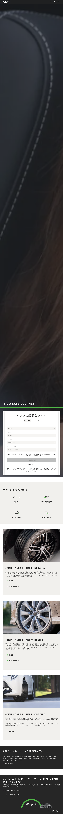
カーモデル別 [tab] (27, 420)
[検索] (54, 2)
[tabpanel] (31, 448)
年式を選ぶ (9, 432)
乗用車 (11, 581)
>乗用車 (11, 731)
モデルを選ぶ (9, 439)
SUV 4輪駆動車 (14, 586)
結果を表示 (32, 460)
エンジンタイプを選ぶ (11, 446)
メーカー (8, 425)
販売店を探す (9, 763)
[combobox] (31, 428)
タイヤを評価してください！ (13, 790)
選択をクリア (31, 464)
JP (50, 2)
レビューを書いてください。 (13, 795)
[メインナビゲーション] (58, 2)
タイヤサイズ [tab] (36, 420)
